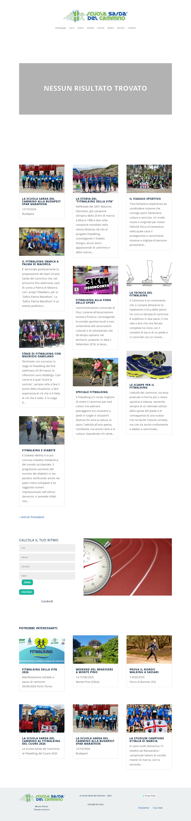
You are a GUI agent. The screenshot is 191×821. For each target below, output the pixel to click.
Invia (27, 582)
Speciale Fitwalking (92, 392)
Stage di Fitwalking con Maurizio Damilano (41, 355)
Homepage (60, 27)
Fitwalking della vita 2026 (39, 671)
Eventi (81, 27)
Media (111, 27)
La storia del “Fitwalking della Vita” (94, 200)
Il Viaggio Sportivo (145, 198)
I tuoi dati (157, 807)
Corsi (71, 27)
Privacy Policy (150, 796)
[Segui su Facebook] (88, 40)
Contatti (132, 27)
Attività (90, 27)
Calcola (26, 591)
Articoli (100, 27)
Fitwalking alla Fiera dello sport (93, 301)
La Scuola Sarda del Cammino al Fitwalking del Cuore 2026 (41, 740)
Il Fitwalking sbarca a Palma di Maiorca (40, 263)
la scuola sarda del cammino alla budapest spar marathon (41, 201)
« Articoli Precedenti (31, 517)
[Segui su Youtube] (101, 40)
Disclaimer (143, 807)
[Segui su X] (94, 40)
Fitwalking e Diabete (39, 450)
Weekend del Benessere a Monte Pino (94, 671)
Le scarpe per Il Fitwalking (142, 386)
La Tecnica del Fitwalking (141, 294)
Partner (121, 27)
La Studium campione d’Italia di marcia (147, 739)
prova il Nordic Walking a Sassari (144, 671)
